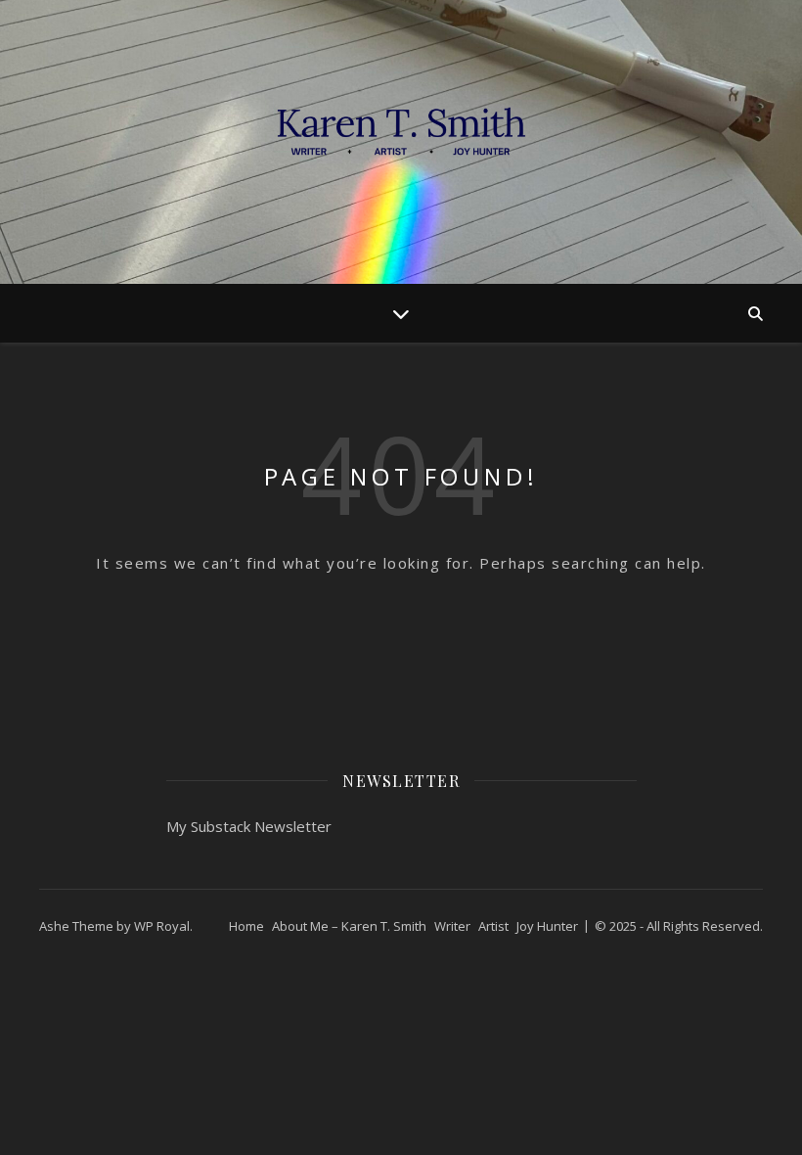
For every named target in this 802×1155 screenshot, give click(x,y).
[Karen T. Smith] (401, 141)
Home (246, 926)
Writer (452, 926)
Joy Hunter (547, 926)
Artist (493, 926)
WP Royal (162, 926)
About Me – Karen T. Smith (349, 926)
